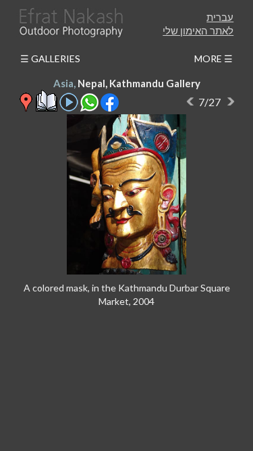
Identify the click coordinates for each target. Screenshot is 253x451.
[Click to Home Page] (70, 22)
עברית (219, 17)
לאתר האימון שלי (198, 30)
